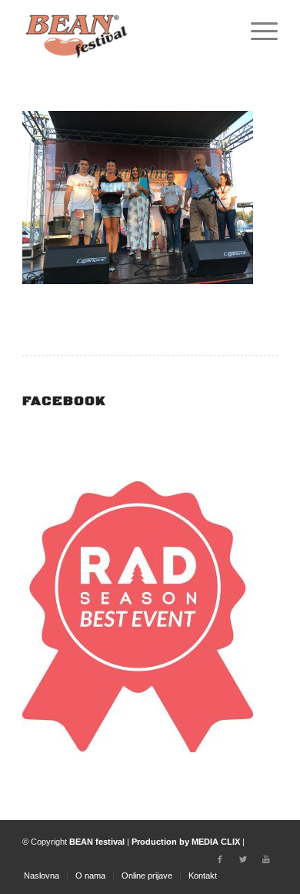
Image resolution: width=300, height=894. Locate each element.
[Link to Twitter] (243, 859)
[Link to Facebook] (220, 859)
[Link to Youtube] (266, 859)
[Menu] (256, 31)
